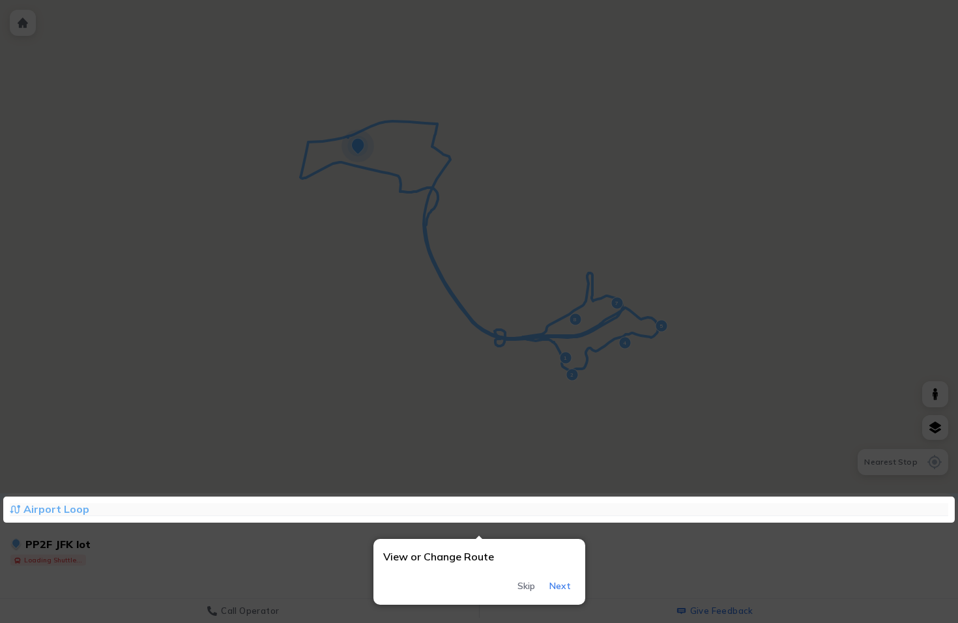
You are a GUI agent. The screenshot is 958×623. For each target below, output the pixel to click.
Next (560, 586)
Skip (526, 586)
